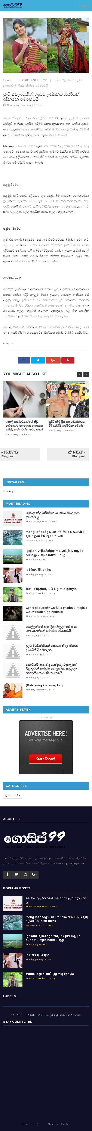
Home (7, 80)
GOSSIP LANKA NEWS (33, 80)
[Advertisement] (46, 1076)
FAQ (38, 1124)
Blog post (8, 457)
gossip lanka (12, 795)
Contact (65, 1124)
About (50, 1124)
